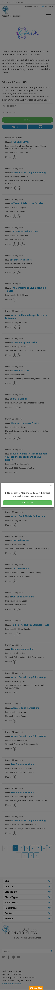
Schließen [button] (27, 502)
